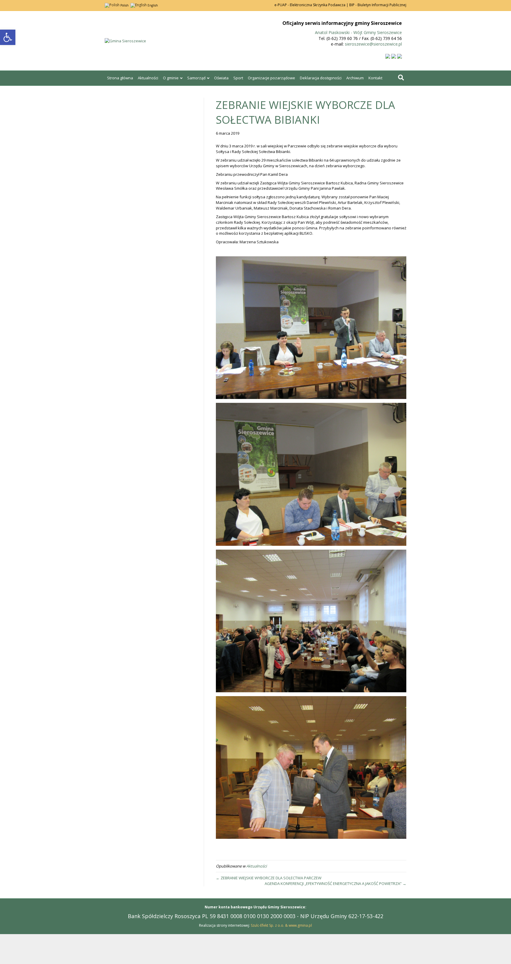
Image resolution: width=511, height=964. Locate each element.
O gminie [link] (171, 78)
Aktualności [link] (148, 78)
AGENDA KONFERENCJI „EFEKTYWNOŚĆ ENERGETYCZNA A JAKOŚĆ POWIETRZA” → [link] (335, 883)
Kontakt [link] (375, 78)
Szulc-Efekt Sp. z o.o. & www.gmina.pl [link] (281, 925)
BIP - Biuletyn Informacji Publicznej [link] (377, 4)
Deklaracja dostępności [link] (321, 78)
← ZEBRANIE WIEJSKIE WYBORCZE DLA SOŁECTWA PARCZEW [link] (268, 878)
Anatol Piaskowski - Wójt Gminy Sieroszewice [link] (358, 32)
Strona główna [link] (120, 78)
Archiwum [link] (355, 78)
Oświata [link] (221, 78)
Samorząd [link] (196, 78)
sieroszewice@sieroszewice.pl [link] (373, 44)
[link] (7, 37)
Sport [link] (238, 78)
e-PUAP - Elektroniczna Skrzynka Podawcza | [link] (311, 4)
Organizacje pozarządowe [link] (271, 78)
